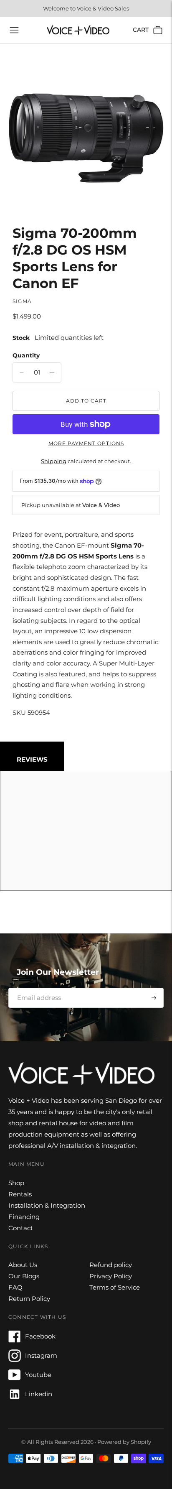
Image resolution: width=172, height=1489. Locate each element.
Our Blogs (23, 1276)
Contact (20, 1228)
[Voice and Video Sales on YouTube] (14, 1379)
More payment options (86, 443)
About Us (22, 1265)
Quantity (26, 355)
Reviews (32, 759)
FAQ (15, 1287)
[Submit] (154, 998)
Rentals (20, 1194)
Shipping (53, 461)
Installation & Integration (46, 1205)
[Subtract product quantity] (52, 372)
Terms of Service (114, 1287)
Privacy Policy (110, 1276)
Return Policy (29, 1299)
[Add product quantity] (21, 372)
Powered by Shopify (124, 1441)
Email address (36, 987)
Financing (24, 1217)
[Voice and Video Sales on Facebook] (14, 1340)
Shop (16, 1183)
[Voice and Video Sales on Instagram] (14, 1360)
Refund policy (110, 1265)
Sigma (22, 301)
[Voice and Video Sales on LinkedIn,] (14, 1398)
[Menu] (14, 30)
